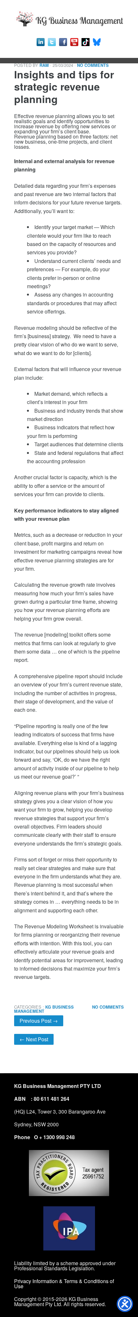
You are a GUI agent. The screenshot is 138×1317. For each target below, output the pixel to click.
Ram (44, 65)
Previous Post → (39, 1020)
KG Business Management (44, 1009)
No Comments (93, 65)
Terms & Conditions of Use (64, 1283)
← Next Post (34, 1039)
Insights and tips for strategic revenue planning (64, 86)
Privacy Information (36, 1281)
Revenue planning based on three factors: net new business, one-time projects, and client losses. (69, 557)
